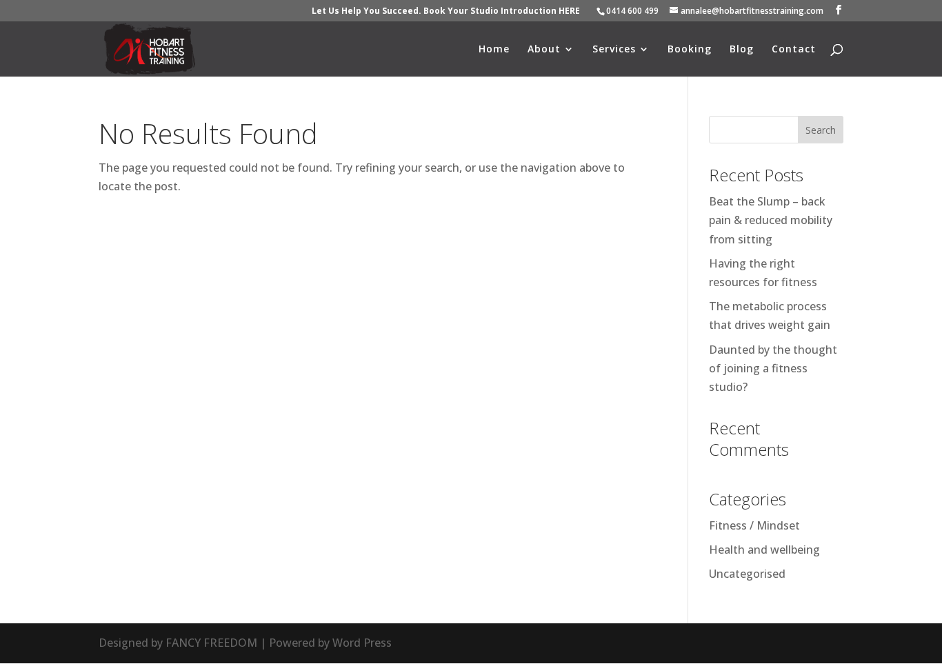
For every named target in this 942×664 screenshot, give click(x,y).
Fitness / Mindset (754, 525)
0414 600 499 (632, 11)
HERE (569, 11)
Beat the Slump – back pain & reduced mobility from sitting (770, 220)
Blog (742, 49)
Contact (794, 49)
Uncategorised (747, 573)
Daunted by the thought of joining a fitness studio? (773, 368)
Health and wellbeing (764, 549)
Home (494, 49)
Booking (690, 49)
